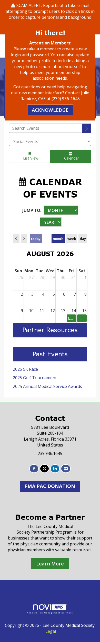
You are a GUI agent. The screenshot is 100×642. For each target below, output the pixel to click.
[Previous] (16, 238)
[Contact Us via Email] (66, 468)
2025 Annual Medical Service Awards (47, 386)
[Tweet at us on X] (44, 468)
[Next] (24, 238)
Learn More (50, 563)
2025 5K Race (25, 369)
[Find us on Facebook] (34, 468)
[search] (86, 128)
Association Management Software (50, 613)
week (71, 238)
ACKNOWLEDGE (50, 110)
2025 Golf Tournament (35, 377)
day (83, 238)
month (58, 238)
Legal (50, 631)
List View (29, 158)
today (36, 238)
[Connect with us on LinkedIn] (55, 468)
